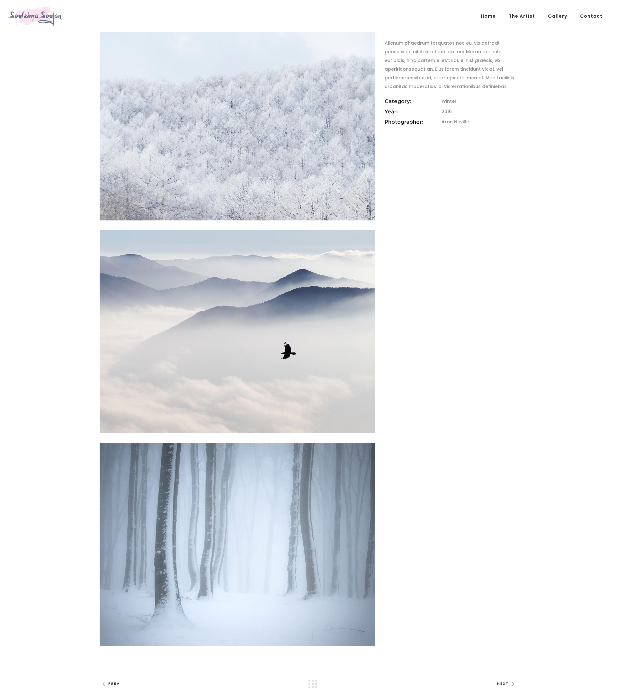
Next (503, 683)
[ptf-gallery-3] (237, 544)
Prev (114, 683)
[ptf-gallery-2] (237, 331)
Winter (449, 101)
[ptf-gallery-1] (237, 118)
